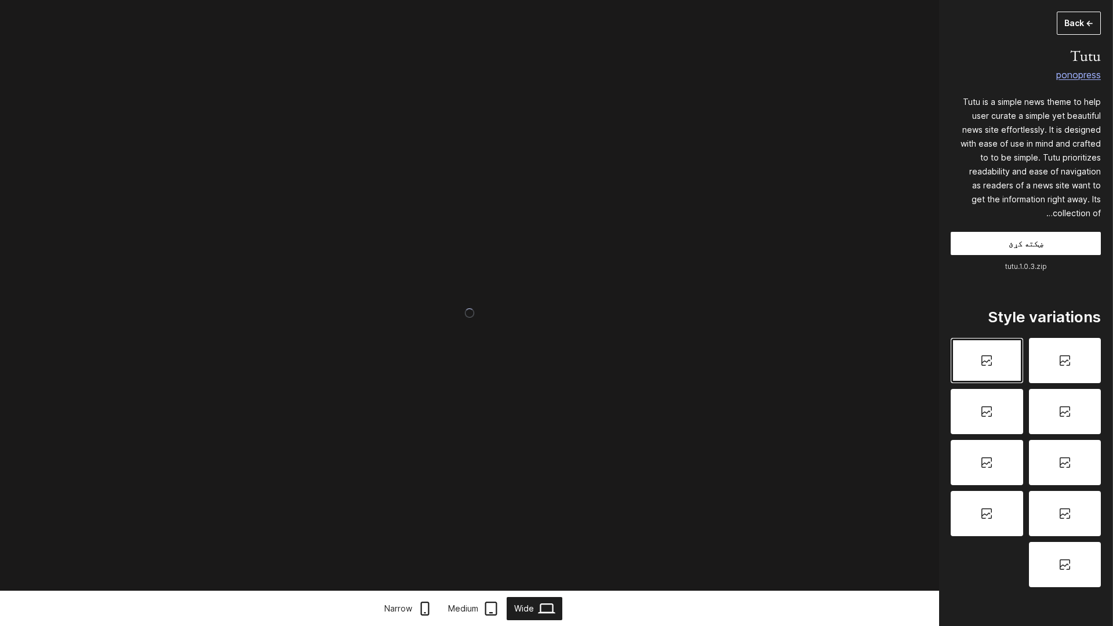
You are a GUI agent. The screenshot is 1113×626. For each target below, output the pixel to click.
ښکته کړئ (1026, 243)
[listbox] (1026, 462)
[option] (1065, 360)
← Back (1078, 23)
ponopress (1078, 75)
